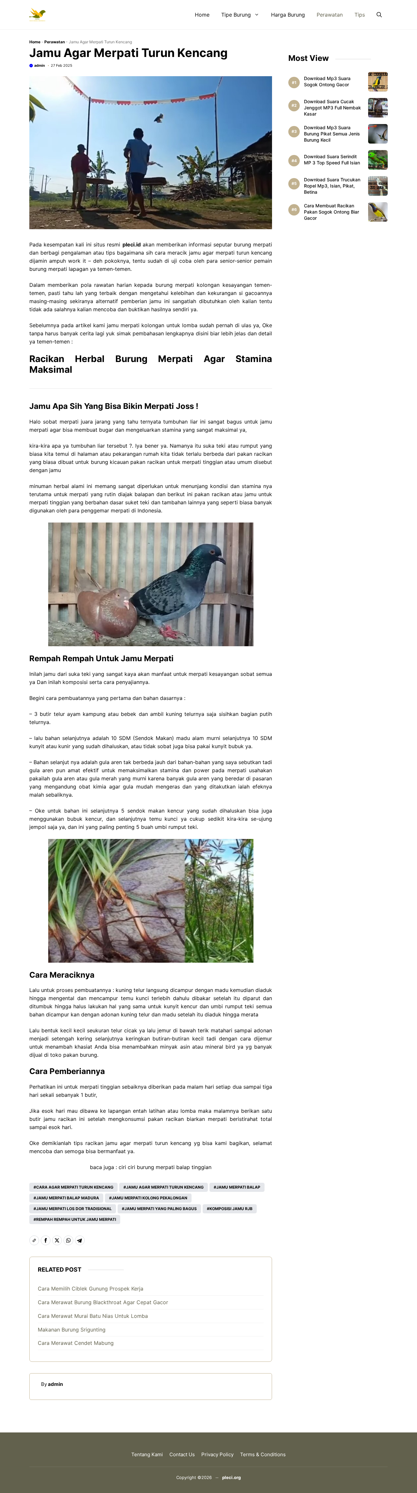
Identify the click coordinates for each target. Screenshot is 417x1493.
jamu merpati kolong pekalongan (149, 1197)
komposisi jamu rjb (230, 1208)
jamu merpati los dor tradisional (74, 1208)
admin (39, 65)
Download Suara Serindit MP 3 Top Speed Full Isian (332, 159)
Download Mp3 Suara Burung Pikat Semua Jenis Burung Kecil (332, 134)
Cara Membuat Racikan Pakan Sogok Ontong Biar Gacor (331, 212)
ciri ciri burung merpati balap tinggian (165, 1167)
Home (202, 14)
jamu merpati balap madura (67, 1197)
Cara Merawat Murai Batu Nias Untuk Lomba (93, 1316)
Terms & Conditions (263, 1454)
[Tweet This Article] (57, 1240)
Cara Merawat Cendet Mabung (76, 1343)
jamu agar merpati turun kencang (230, 252)
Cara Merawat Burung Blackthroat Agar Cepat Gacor (103, 1302)
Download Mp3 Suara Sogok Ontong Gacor (327, 81)
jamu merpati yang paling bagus (160, 1208)
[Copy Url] (34, 1240)
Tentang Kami (147, 1454)
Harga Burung (288, 14)
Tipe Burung (236, 14)
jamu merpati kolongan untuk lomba (152, 325)
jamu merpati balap (238, 1187)
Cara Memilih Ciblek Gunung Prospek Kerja (90, 1288)
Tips (359, 14)
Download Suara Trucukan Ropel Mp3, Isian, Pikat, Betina (332, 186)
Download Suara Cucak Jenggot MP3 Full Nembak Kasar (332, 108)
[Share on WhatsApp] (68, 1240)
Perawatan (330, 14)
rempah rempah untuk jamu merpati (76, 1219)
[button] (379, 15)
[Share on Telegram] (80, 1240)
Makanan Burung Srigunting (72, 1329)
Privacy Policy (217, 1454)
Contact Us (182, 1454)
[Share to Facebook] (45, 1240)
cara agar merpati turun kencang (74, 1187)
